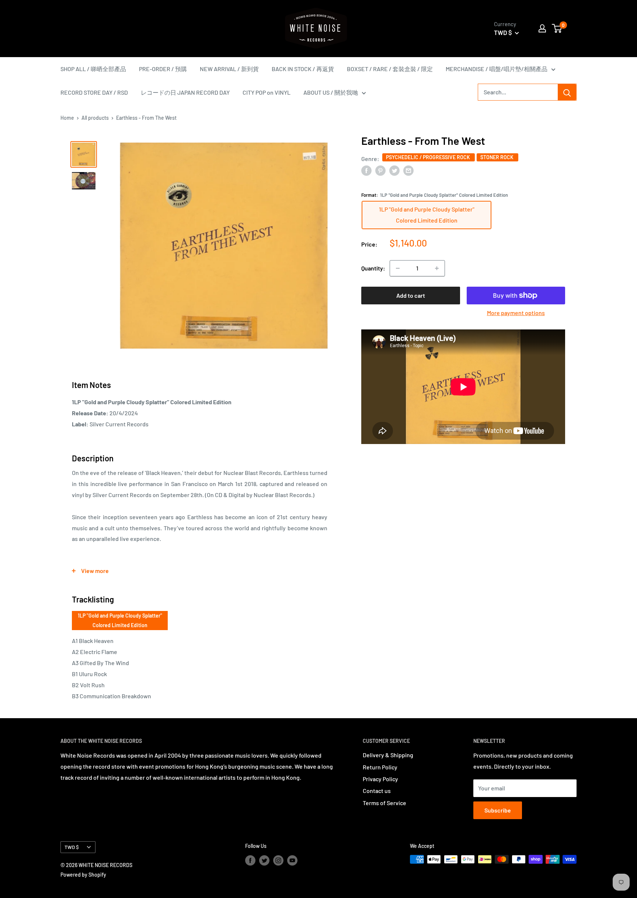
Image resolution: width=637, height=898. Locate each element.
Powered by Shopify (83, 874)
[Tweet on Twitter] (394, 170)
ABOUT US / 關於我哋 (330, 92)
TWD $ (72, 847)
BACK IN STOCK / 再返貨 (303, 68)
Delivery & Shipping (388, 754)
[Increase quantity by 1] (437, 268)
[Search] (567, 92)
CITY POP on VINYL (266, 92)
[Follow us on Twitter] (264, 860)
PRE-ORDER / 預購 (163, 68)
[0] (557, 28)
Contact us (377, 790)
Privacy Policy (380, 778)
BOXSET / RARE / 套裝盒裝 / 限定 (390, 68)
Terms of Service (384, 802)
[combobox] (518, 92)
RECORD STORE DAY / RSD (94, 92)
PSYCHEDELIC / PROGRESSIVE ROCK (428, 157)
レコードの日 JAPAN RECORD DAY (185, 92)
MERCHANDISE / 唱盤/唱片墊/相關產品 (496, 68)
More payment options (516, 312)
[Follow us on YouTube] (292, 860)
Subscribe (497, 810)
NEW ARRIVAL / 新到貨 (229, 68)
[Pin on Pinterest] (380, 170)
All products (95, 118)
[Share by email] (408, 170)
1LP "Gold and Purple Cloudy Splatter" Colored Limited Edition (120, 620)
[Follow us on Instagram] (278, 860)
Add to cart (410, 295)
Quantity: (373, 268)
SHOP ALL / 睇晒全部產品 (93, 68)
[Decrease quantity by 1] (397, 268)
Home (67, 118)
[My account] (542, 28)
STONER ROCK (497, 157)
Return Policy (380, 767)
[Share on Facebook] (366, 170)
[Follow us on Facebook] (250, 860)
